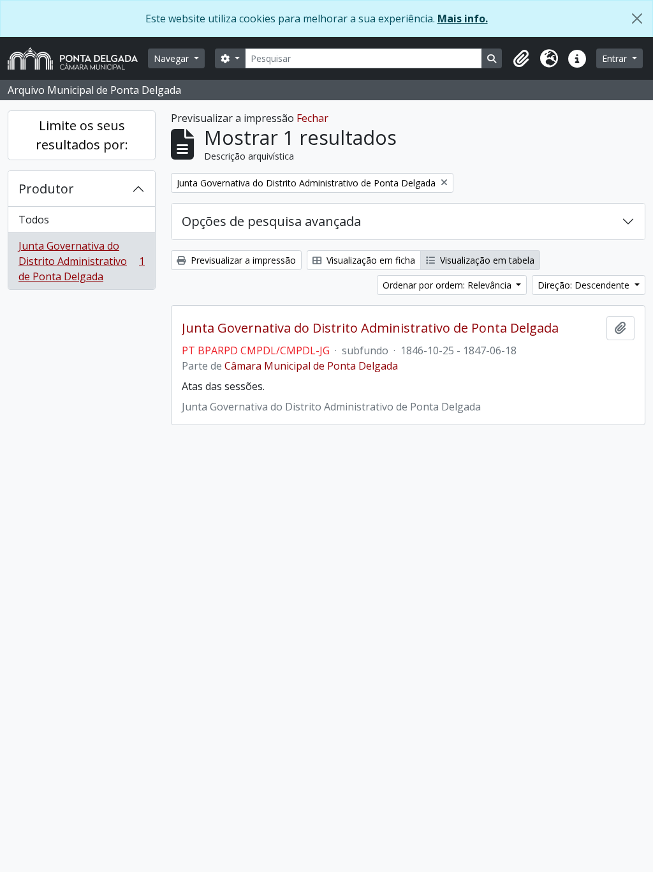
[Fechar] (637, 18)
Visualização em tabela (485, 260)
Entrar (615, 58)
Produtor (46, 188)
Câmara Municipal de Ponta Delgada (311, 366)
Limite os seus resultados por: (82, 135)
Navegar (172, 58)
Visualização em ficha (369, 260)
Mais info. (462, 18)
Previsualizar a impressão (242, 260)
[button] (521, 59)
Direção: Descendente (585, 285)
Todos (33, 220)
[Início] (78, 58)
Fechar (312, 118)
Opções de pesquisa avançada (271, 221)
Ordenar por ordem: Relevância (448, 285)
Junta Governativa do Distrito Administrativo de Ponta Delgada (81, 261)
